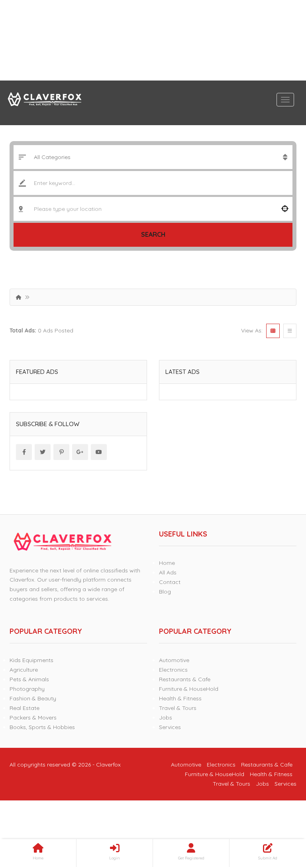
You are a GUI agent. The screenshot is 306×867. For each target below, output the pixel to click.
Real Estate (24, 708)
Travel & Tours (177, 708)
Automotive (174, 660)
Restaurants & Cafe (184, 679)
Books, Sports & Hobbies (42, 727)
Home (167, 562)
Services (170, 727)
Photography (27, 688)
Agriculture (24, 669)
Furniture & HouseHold (188, 688)
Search (153, 234)
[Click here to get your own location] (284, 209)
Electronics (173, 669)
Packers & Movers (33, 717)
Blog (165, 591)
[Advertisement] (153, 40)
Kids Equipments (31, 660)
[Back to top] (280, 817)
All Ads (168, 572)
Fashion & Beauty (33, 698)
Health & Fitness (180, 698)
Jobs (165, 717)
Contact (169, 582)
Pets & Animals (29, 679)
